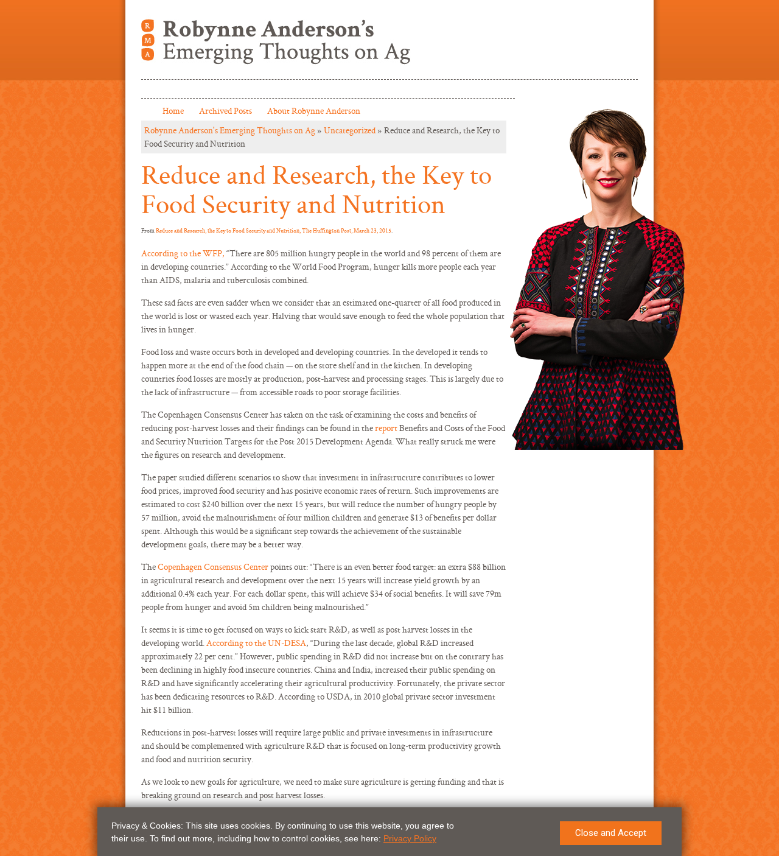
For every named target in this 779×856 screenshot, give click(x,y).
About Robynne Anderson (313, 110)
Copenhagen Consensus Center (213, 566)
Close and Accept (610, 832)
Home (173, 110)
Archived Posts (225, 110)
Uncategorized (350, 130)
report (386, 427)
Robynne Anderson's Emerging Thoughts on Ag (229, 130)
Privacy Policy (409, 838)
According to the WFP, (183, 253)
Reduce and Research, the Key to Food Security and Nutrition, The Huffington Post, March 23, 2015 (273, 230)
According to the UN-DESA (256, 642)
